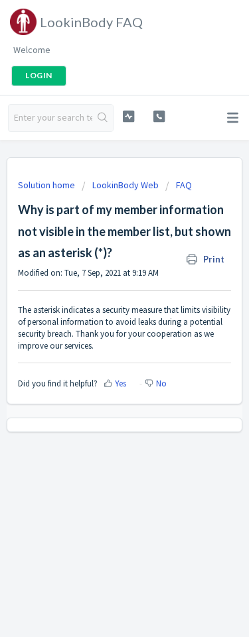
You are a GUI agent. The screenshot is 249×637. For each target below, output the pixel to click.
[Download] (100, 308)
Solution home (47, 185)
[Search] (102, 118)
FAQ (184, 185)
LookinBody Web (125, 185)
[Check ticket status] (128, 116)
